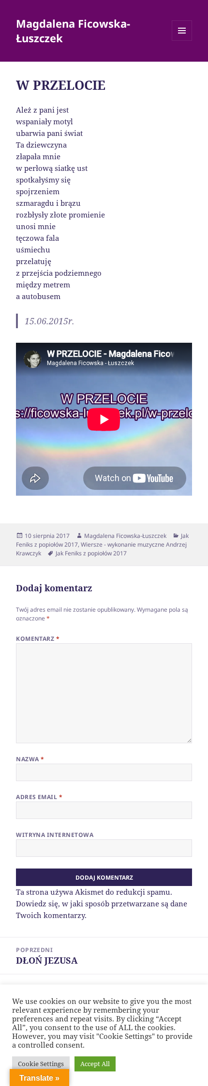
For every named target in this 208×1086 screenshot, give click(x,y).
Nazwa (30, 759)
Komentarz (37, 639)
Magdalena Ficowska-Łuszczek (73, 30)
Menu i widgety (182, 40)
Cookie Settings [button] (41, 1063)
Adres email (39, 797)
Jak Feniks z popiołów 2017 (91, 553)
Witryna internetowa (54, 835)
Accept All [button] (95, 1063)
